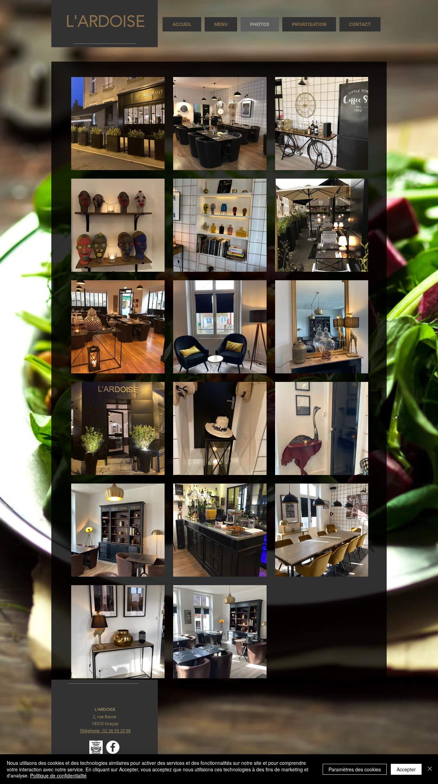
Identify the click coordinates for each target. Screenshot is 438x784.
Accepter (406, 769)
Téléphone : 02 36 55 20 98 (105, 730)
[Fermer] (430, 769)
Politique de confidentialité (58, 775)
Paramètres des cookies (354, 769)
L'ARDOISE (105, 21)
